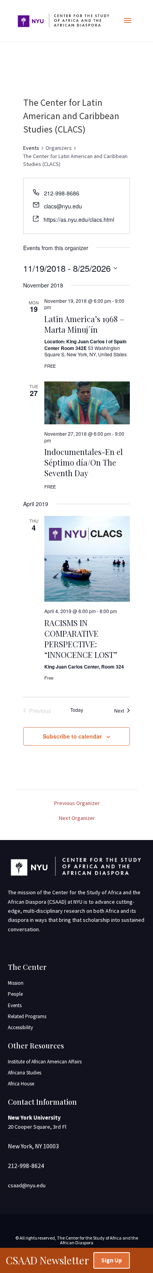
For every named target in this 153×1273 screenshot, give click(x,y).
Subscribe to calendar (72, 736)
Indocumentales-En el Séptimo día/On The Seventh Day (83, 462)
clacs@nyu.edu (63, 206)
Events (31, 147)
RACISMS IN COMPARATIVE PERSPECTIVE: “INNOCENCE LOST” (80, 638)
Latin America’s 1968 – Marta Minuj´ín (84, 324)
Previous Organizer (77, 803)
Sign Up (111, 1260)
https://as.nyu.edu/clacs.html (79, 219)
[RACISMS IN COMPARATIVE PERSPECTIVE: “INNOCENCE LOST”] (87, 559)
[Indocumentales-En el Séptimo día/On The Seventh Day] (87, 402)
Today (76, 710)
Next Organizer (76, 818)
